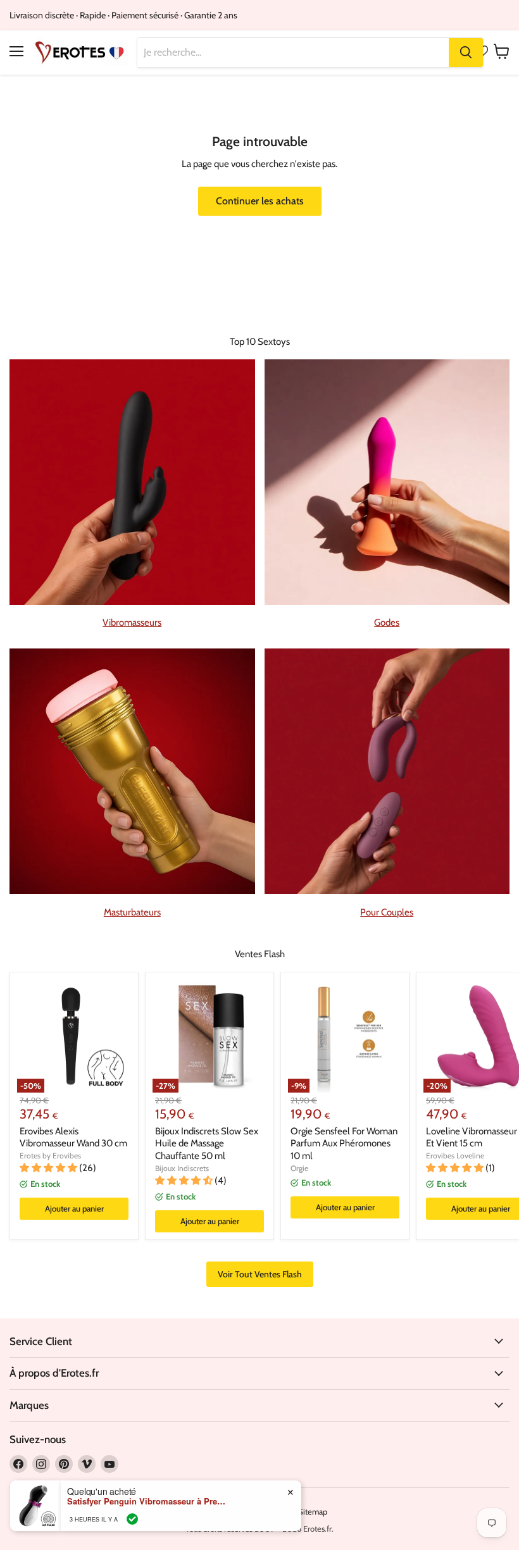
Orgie (299, 1168)
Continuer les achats (260, 201)
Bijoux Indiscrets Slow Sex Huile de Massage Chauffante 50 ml (206, 1143)
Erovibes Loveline (455, 1155)
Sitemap (312, 1511)
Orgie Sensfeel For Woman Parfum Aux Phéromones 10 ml (344, 1143)
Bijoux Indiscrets (182, 1168)
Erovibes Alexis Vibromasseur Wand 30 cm (73, 1137)
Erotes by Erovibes (50, 1155)
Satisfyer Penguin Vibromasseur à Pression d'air (146, 1501)
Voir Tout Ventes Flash (260, 1274)
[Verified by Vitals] (132, 1519)
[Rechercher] (466, 52)
